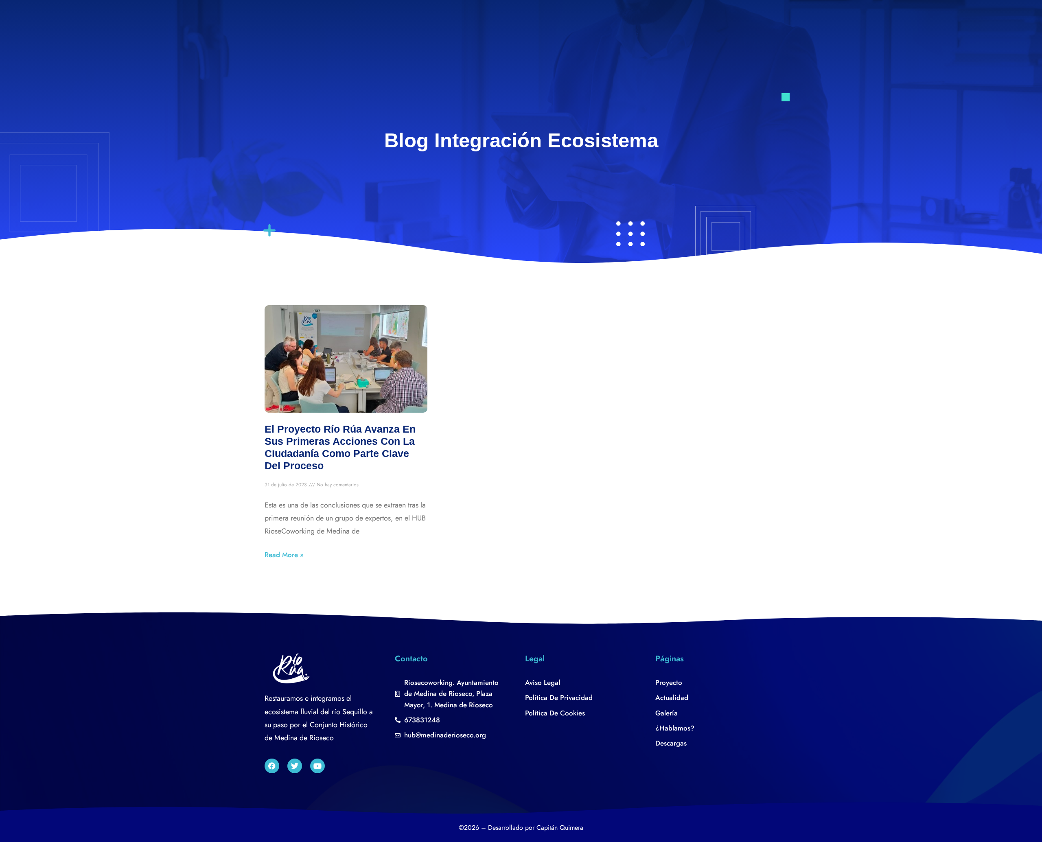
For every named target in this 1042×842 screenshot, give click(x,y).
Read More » (284, 555)
